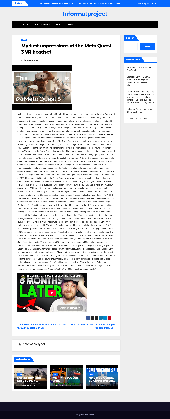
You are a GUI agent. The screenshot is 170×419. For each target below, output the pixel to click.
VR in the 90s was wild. (65, 379)
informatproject (31, 60)
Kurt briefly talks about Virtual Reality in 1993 (29, 381)
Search (130, 38)
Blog (70, 24)
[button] (156, 24)
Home (25, 24)
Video (59, 24)
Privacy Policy (42, 24)
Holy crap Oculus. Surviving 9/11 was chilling (101, 381)
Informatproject (85, 13)
